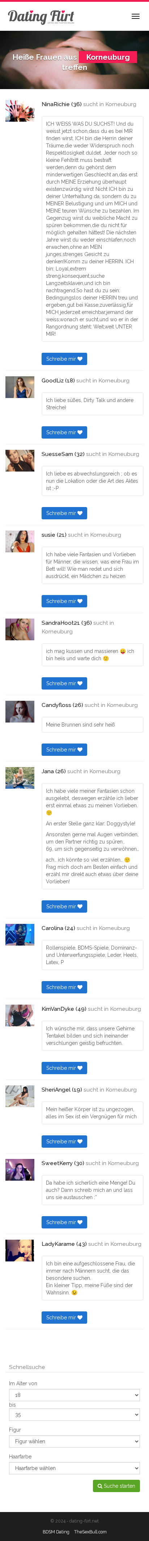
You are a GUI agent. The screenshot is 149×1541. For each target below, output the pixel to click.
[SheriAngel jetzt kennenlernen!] (19, 1096)
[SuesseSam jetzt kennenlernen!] (19, 461)
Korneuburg (120, 104)
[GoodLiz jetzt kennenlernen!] (19, 387)
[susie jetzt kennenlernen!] (19, 541)
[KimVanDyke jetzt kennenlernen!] (19, 1015)
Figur (15, 1430)
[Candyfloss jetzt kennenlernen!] (19, 712)
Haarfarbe (20, 1457)
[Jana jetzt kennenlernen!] (19, 778)
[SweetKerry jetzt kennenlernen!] (19, 1170)
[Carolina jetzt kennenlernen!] (19, 935)
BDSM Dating (56, 1531)
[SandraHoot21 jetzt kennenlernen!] (19, 629)
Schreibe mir (61, 359)
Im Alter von (23, 1383)
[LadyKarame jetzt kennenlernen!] (19, 1250)
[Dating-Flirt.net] (41, 16)
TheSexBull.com (90, 1531)
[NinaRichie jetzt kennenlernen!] (19, 111)
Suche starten (118, 1486)
